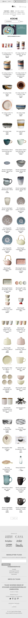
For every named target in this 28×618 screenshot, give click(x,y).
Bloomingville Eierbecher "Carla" (20, 308)
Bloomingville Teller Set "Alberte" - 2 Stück (7, 369)
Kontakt (14, 569)
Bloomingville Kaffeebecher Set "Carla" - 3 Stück (20, 329)
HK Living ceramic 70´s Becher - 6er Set (20, 53)
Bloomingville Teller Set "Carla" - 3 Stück (21, 288)
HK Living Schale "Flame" (7, 93)
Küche (12, 11)
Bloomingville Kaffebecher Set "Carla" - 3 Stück (7, 329)
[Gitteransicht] (21, 22)
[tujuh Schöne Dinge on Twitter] (10, 598)
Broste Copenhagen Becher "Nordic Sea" (21, 188)
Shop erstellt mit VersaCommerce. (14, 613)
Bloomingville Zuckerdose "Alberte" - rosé (20, 349)
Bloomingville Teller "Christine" (7, 448)
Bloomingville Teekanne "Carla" (7, 268)
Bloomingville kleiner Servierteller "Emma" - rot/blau (20, 269)
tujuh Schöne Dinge (16, 611)
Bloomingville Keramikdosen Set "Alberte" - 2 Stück (7, 409)
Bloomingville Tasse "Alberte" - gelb (21, 368)
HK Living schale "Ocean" (21, 113)
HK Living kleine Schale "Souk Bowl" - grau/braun (21, 209)
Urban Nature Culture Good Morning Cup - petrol (7, 151)
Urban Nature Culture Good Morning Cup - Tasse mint (20, 151)
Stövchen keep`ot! (20, 407)
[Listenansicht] (22, 22)
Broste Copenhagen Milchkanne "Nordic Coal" (21, 509)
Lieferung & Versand (14, 571)
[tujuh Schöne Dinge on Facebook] (12, 598)
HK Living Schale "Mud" (7, 132)
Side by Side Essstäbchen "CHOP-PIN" (20, 449)
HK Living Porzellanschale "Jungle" (7, 429)
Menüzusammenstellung (14, 36)
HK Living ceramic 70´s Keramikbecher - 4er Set (7, 54)
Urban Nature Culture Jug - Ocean (7, 488)
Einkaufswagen (20, 1)
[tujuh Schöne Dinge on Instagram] (15, 598)
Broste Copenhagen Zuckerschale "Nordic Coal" (7, 509)
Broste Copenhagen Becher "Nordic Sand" (7, 208)
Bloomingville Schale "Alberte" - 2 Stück (21, 388)
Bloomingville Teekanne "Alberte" (21, 248)
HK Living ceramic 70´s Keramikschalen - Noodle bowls (20, 74)
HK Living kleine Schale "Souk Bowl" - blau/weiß (21, 229)
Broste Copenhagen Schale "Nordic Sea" (21, 170)
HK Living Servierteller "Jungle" (21, 428)
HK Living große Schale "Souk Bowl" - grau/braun (7, 229)
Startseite (6, 11)
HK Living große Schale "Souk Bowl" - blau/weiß (7, 249)
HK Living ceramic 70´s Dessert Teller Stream (20, 94)
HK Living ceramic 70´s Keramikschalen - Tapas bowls (7, 74)
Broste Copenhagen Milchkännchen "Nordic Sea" (7, 189)
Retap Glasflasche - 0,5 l (21, 468)
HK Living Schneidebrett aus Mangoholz (7, 469)
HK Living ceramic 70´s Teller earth (7, 113)
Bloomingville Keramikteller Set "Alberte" (7, 389)
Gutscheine (14, 574)
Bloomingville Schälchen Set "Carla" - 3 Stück (7, 309)
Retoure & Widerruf (14, 572)
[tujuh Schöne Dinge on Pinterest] (18, 598)
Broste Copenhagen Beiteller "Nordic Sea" (7, 170)
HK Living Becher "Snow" (20, 132)
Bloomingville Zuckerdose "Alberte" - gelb (7, 349)
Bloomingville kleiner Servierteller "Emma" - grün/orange (7, 289)
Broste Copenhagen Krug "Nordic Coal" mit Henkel (21, 489)
